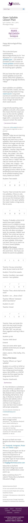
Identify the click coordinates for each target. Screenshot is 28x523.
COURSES (7, 510)
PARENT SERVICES (16, 510)
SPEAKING (9, 512)
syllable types (7, 59)
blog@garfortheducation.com (15, 463)
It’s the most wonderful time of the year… (13, 488)
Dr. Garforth (7, 22)
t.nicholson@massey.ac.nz (9, 412)
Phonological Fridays (8, 24)
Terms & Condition (17, 521)
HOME (6, 509)
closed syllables (8, 64)
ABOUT (12, 509)
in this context (13, 127)
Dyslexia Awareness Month (10, 486)
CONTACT (16, 512)
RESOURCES (19, 509)
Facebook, (9, 445)
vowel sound (7, 94)
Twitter (11, 447)
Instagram (16, 445)
